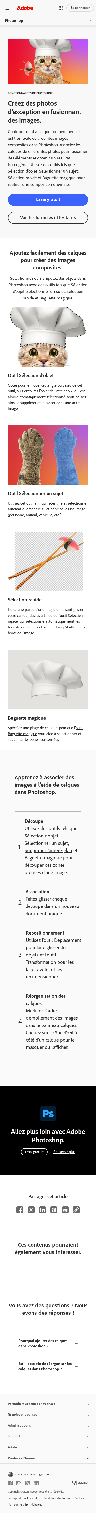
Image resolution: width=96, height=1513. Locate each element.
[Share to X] (31, 1209)
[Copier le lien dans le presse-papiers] (76, 1209)
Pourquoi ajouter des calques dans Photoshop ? (42, 1343)
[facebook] (10, 1483)
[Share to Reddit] (65, 1209)
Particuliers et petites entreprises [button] (31, 1404)
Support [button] (14, 1436)
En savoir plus (64, 1151)
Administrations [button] (19, 1425)
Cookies (79, 1498)
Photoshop (14, 20)
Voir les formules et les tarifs (48, 217)
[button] (60, 8)
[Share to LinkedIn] (42, 1209)
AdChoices (36, 1504)
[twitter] (27, 1483)
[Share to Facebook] (19, 1209)
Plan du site (15, 1504)
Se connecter (80, 8)
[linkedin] (36, 1483)
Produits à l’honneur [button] (23, 1458)
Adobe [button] (12, 1447)
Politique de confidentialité (24, 1498)
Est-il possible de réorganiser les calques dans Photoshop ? (45, 1366)
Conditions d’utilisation (57, 1498)
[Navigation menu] (7, 7)
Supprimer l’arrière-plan (48, 850)
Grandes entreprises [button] (22, 1415)
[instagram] (18, 1483)
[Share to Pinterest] (53, 1209)
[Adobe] (25, 7)
